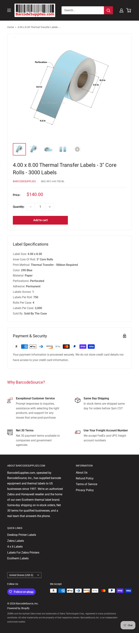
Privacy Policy (85, 490)
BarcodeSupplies (24, 181)
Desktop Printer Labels (21, 535)
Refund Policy (85, 478)
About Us (81, 472)
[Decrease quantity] (30, 207)
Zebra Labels (15, 541)
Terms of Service (86, 484)
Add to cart (40, 220)
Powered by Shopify (18, 608)
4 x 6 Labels (15, 546)
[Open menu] (9, 10)
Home (10, 27)
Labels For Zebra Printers (23, 552)
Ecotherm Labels (18, 558)
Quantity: (18, 206)
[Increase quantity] (50, 207)
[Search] (108, 10)
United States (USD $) (21, 575)
